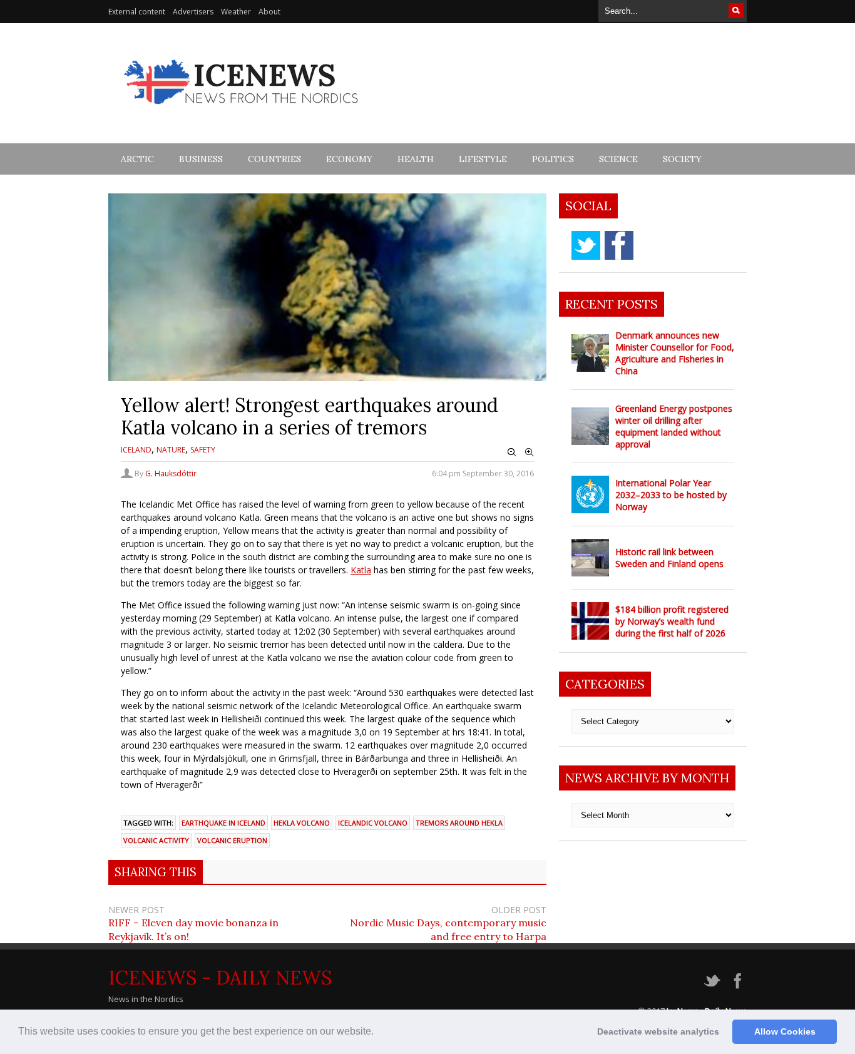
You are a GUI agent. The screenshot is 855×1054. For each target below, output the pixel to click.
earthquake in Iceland (223, 822)
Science (618, 159)
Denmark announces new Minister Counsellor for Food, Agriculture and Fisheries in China (674, 353)
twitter (585, 245)
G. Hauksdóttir (171, 473)
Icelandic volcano (372, 822)
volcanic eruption (232, 840)
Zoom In (529, 452)
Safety (202, 449)
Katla (361, 570)
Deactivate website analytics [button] (658, 1031)
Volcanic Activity (156, 840)
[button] (378, 1033)
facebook (619, 245)
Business (201, 159)
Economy (349, 159)
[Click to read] (590, 353)
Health (415, 159)
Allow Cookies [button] (785, 1031)
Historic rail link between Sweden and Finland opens (669, 558)
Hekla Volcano (302, 822)
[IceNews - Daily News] (242, 111)
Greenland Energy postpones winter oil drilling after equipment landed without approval (673, 426)
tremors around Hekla (459, 822)
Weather (236, 11)
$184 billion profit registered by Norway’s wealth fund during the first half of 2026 (672, 621)
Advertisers (193, 11)
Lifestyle (483, 159)
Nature (170, 449)
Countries (274, 159)
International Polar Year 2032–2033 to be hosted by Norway (671, 495)
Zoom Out (512, 452)
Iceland (136, 449)
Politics (553, 159)
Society (682, 159)
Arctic (137, 159)
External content (136, 11)
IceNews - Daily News (220, 977)
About (269, 11)
